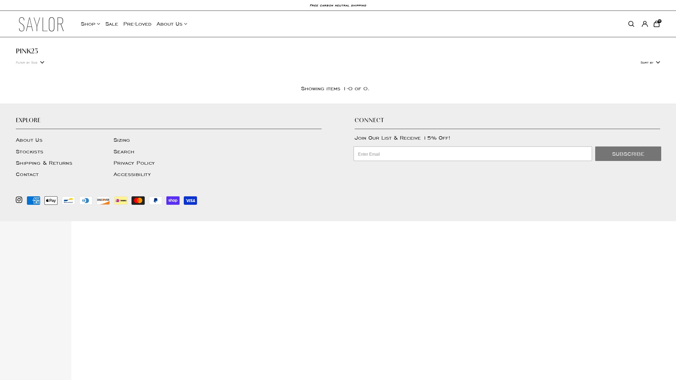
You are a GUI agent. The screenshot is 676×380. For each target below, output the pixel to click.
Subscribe (628, 153)
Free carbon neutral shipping (338, 5)
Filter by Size (26, 62)
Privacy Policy (134, 162)
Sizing (122, 139)
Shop (88, 23)
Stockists (30, 151)
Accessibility (132, 174)
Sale (111, 23)
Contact (27, 174)
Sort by (647, 62)
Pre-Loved (137, 23)
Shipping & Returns (44, 162)
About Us (169, 23)
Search (124, 151)
